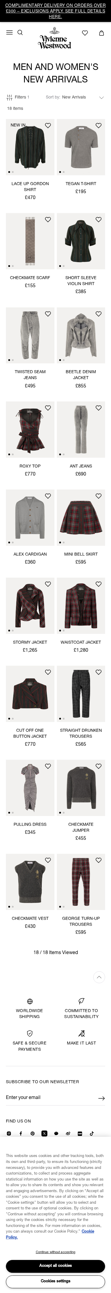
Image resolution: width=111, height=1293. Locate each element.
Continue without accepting (55, 1252)
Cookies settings (55, 1281)
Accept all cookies (55, 1266)
